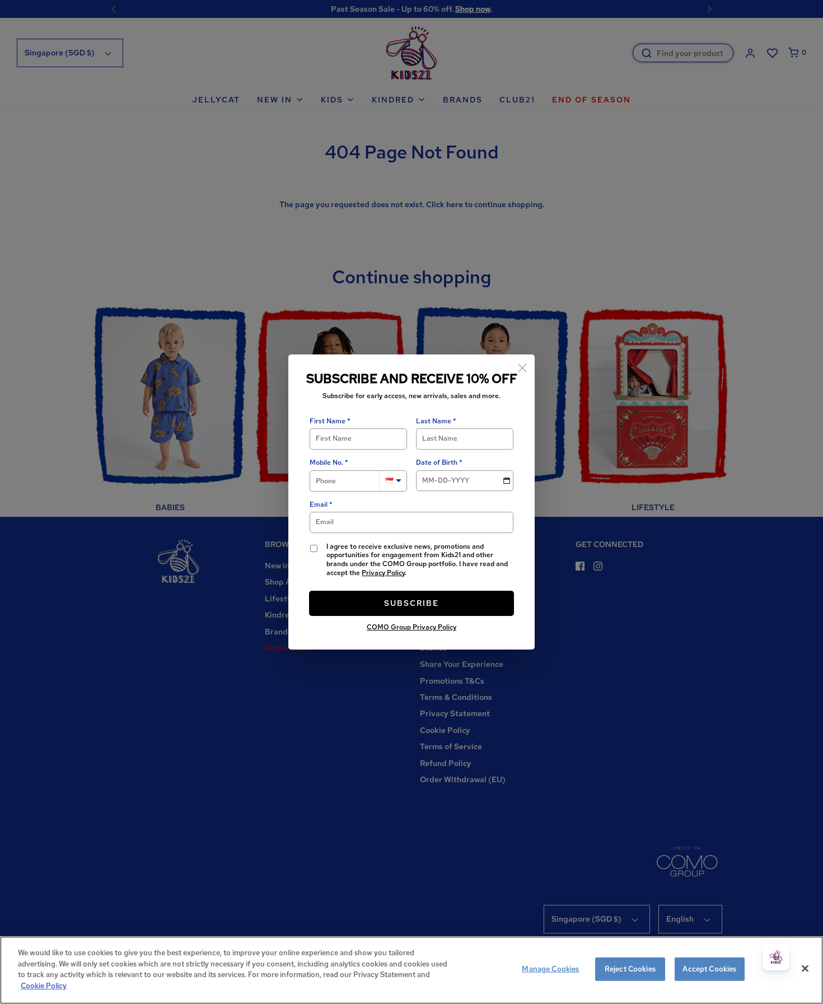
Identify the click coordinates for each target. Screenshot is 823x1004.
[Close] (522, 366)
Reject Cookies (630, 969)
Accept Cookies (709, 969)
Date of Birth (436, 463)
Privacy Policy (383, 572)
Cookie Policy (44, 985)
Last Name (433, 421)
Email (319, 505)
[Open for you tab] (776, 957)
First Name (327, 421)
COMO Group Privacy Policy (411, 627)
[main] (411, 970)
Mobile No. (326, 463)
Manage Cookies (550, 969)
